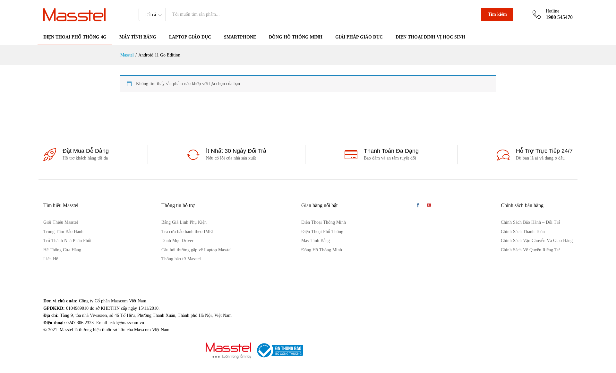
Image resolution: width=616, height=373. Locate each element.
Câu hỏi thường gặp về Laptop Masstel (196, 249)
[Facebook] (418, 205)
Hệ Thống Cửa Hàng (62, 249)
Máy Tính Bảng (315, 240)
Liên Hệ (50, 258)
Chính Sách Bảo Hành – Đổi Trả (530, 222)
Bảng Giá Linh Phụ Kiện (184, 222)
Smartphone (240, 37)
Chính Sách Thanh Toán (523, 231)
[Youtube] (429, 205)
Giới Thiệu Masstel (60, 222)
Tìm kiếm (497, 14)
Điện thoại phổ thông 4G (75, 37)
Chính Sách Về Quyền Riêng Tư (530, 249)
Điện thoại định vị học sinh (430, 37)
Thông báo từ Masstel (181, 258)
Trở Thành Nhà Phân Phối (67, 240)
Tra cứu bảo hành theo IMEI (187, 231)
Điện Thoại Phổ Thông (322, 231)
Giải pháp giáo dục (359, 37)
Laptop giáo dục (190, 37)
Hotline (552, 11)
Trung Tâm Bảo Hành (63, 231)
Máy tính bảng (137, 37)
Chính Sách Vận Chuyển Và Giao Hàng (537, 240)
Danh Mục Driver (177, 240)
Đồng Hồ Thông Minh (295, 37)
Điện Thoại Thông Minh (323, 222)
